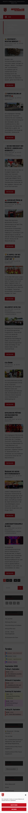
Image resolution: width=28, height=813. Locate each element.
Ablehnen (14, 809)
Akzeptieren (14, 805)
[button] (25, 795)
